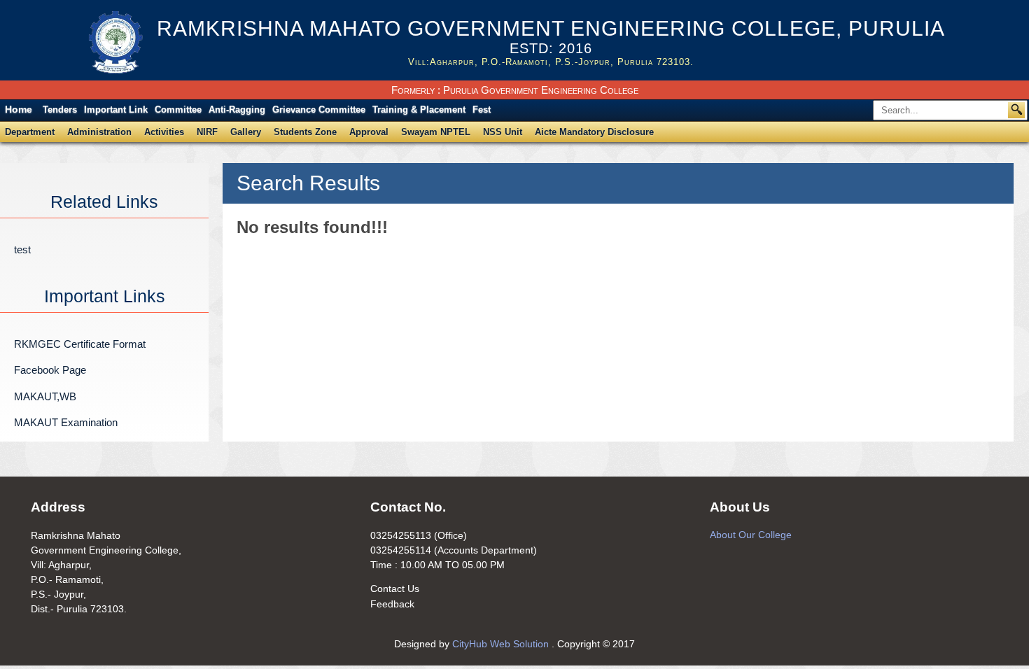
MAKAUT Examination (66, 422)
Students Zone (305, 132)
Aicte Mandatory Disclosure (594, 132)
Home (18, 109)
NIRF (207, 132)
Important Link (116, 109)
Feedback (392, 604)
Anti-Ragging (237, 109)
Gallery (245, 132)
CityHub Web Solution (502, 643)
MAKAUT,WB (45, 396)
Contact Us (394, 588)
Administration (99, 132)
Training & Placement (418, 109)
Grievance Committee (318, 109)
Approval (368, 132)
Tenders (60, 109)
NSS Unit (502, 132)
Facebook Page (50, 370)
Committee (178, 109)
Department (30, 132)
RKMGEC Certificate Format (80, 344)
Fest (481, 109)
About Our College (751, 534)
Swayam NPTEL (435, 132)
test (22, 249)
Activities (164, 132)
